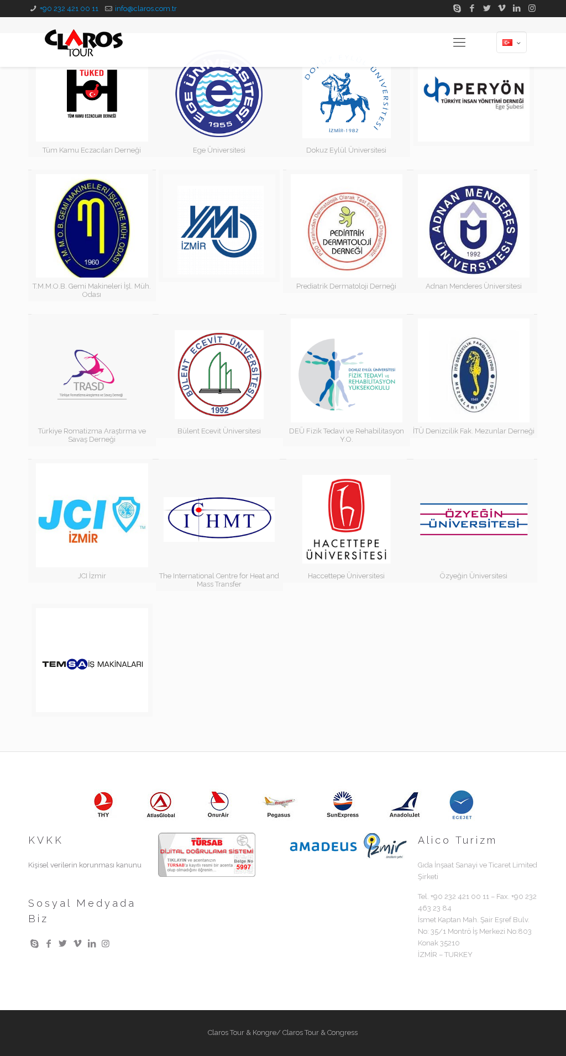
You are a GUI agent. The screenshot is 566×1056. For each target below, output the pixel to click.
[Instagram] (532, 8)
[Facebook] (472, 8)
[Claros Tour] (83, 42)
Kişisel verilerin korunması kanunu (85, 865)
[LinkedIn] (517, 8)
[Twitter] (487, 8)
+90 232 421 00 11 (69, 8)
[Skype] (457, 8)
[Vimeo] (502, 8)
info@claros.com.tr (146, 8)
